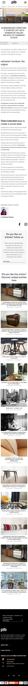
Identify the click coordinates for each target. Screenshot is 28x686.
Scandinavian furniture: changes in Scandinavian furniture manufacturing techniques (14, 565)
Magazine (4, 6)
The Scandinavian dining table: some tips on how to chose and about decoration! (14, 591)
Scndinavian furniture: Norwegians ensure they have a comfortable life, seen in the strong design (14, 538)
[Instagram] (25, 224)
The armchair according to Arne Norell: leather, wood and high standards (14, 433)
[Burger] (3, 2)
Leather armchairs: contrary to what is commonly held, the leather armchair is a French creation (14, 331)
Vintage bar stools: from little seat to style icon (14, 357)
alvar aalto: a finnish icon (14, 408)
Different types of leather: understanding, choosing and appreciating (14, 459)
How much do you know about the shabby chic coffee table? (14, 383)
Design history (11, 6)
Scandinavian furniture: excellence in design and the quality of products (14, 485)
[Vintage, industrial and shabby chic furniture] (14, 2)
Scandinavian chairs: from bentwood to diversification (14, 511)
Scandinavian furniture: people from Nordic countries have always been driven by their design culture (14, 304)
